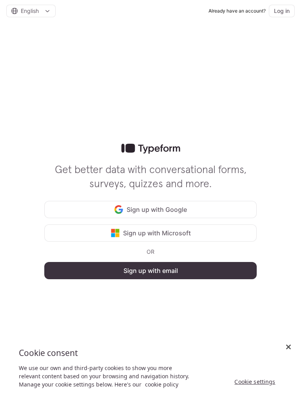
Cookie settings (254, 381)
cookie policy (161, 384)
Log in (282, 10)
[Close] (288, 347)
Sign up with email (150, 271)
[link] (150, 149)
